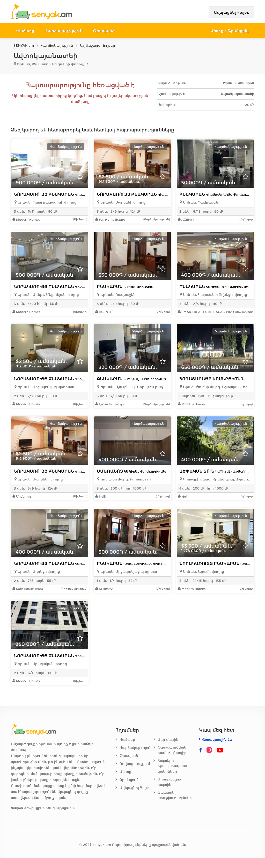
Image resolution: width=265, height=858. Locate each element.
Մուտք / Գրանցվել (229, 30)
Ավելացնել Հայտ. (231, 12)
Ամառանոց (131, 471)
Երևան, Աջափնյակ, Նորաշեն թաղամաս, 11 (133, 387)
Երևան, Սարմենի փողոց (122, 202)
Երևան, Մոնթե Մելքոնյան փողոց (48, 294)
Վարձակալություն (64, 30)
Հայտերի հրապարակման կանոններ (172, 766)
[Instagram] (210, 750)
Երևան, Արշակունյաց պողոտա (45, 387)
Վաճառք (25, 30)
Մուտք (125, 772)
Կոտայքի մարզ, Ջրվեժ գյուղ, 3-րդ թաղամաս (216, 479)
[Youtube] (220, 750)
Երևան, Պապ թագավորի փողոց (46, 202)
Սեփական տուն (218, 471)
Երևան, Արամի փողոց (203, 571)
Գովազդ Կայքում (135, 764)
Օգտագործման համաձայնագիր (172, 750)
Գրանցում (129, 780)
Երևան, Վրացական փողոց (42, 664)
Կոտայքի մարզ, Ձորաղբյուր (125, 479)
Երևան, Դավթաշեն (200, 202)
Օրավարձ (103, 30)
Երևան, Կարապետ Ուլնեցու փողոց (214, 294)
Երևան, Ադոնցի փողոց (38, 571)
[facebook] (200, 750)
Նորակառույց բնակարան (71, 194)
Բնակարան (219, 194)
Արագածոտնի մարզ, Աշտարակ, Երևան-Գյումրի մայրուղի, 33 (216, 387)
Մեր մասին (168, 739)
